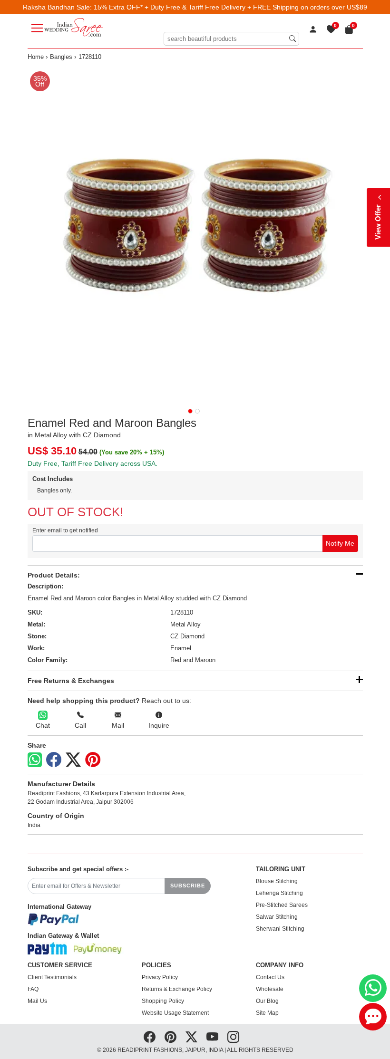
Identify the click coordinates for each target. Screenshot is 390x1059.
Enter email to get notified (65, 530)
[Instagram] (233, 1037)
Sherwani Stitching (280, 928)
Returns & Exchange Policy (177, 989)
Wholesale (269, 989)
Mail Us (37, 1001)
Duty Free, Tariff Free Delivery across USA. (92, 463)
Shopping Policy (163, 1001)
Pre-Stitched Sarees (282, 905)
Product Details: (54, 575)
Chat (43, 725)
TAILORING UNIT (280, 869)
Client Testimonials (52, 977)
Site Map (267, 1013)
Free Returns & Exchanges (71, 680)
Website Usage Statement (175, 1013)
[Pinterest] (92, 760)
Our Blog (267, 1001)
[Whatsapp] (35, 759)
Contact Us (270, 977)
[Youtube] (212, 1037)
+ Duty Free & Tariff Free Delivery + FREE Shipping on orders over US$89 (256, 7)
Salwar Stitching (277, 917)
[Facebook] (53, 760)
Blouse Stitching (277, 881)
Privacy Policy (160, 977)
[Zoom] (195, 234)
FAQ (33, 989)
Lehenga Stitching (279, 893)
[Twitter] (73, 760)
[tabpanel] (195, 234)
